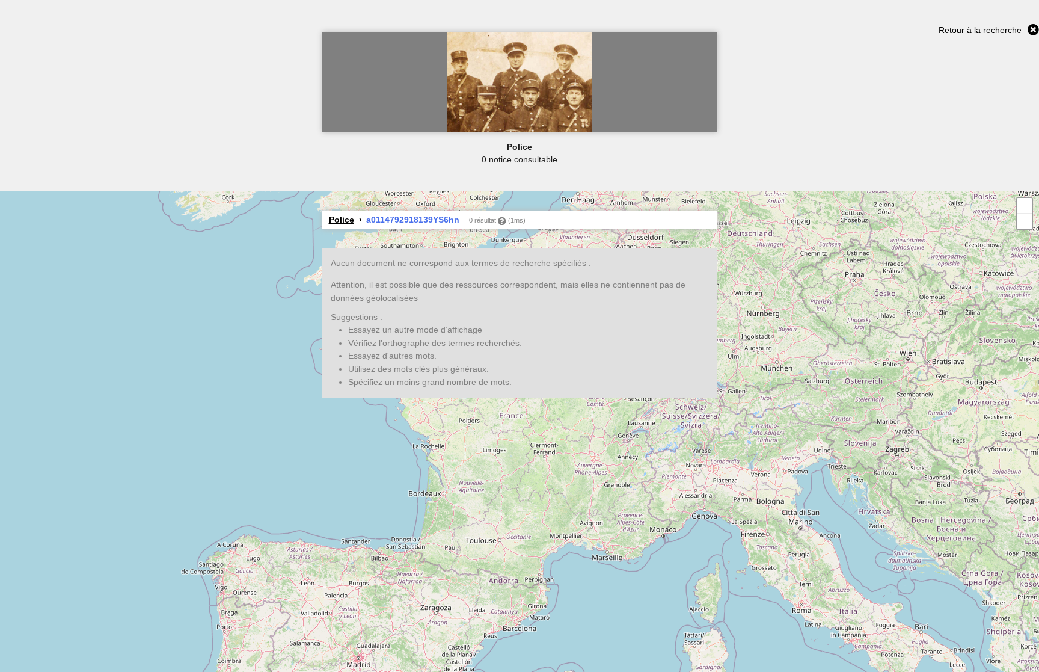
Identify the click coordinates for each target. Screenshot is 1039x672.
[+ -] (519, 431)
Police (341, 219)
